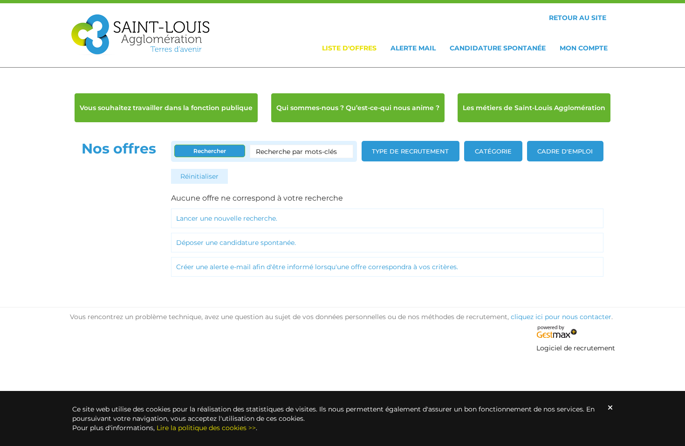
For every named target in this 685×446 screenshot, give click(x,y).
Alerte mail (413, 48)
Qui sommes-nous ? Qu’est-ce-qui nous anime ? (357, 108)
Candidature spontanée (498, 48)
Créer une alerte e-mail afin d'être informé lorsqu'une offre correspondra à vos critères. (317, 267)
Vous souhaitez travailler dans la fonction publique (166, 108)
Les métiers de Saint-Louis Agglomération (534, 108)
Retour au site (577, 18)
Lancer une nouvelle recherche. (226, 218)
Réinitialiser (199, 176)
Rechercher (209, 150)
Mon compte (584, 48)
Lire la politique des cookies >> (206, 428)
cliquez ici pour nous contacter (561, 317)
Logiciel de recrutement (575, 348)
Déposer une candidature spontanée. (236, 242)
